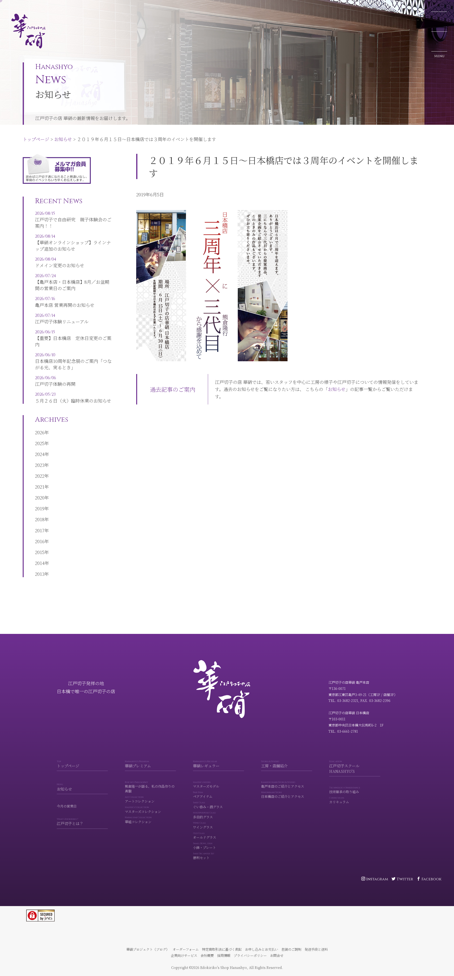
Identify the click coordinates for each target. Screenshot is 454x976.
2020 (39, 497)
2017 (39, 530)
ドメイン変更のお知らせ (59, 262)
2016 (39, 541)
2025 (39, 443)
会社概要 (207, 955)
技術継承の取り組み (344, 790)
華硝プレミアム (138, 764)
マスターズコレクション (143, 810)
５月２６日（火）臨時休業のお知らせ (73, 398)
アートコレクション (139, 800)
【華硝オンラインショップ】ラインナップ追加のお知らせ (73, 243)
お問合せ (276, 955)
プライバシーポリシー (250, 955)
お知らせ (43, 6)
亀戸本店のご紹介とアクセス (282, 785)
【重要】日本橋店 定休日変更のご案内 (73, 338)
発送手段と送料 (316, 949)
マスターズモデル (206, 785)
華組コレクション (138, 820)
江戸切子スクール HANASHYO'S (344, 767)
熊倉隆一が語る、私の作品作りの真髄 (150, 787)
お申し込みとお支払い (261, 949)
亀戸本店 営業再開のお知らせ (64, 302)
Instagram (377, 879)
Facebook (431, 879)
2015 (39, 552)
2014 (40, 563)
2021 (39, 486)
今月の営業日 (67, 806)
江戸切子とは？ (70, 822)
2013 (39, 574)
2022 (39, 476)
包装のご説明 (291, 949)
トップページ (16, 6)
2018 (39, 519)
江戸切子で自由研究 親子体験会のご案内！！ (73, 220)
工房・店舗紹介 (274, 764)
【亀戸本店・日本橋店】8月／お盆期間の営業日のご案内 (72, 282)
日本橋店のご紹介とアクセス (282, 795)
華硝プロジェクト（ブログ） (147, 949)
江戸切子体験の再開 (55, 381)
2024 (40, 454)
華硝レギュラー (206, 764)
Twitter (405, 879)
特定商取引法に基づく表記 (222, 949)
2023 (39, 465)
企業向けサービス (184, 955)
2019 (39, 508)
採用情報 (223, 955)
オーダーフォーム (186, 949)
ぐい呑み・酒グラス (208, 805)
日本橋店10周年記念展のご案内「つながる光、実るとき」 (73, 361)
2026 (39, 432)
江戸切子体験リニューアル (61, 319)
